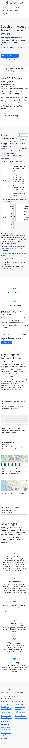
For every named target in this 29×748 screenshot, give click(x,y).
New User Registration (19, 710)
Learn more (11, 59)
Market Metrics (5, 713)
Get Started (7, 342)
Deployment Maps (7, 10)
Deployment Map (6, 711)
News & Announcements (6, 732)
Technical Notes (6, 729)
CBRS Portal (5, 7)
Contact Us (23, 139)
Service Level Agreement (8, 248)
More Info (23, 135)
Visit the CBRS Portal (9, 55)
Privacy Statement (21, 718)
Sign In (5, 14)
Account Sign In (20, 707)
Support (17, 10)
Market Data (15, 7)
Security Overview (6, 718)
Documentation (6, 727)
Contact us (4, 254)
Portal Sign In (5, 707)
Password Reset (20, 713)
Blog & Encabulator (7, 735)
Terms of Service (6, 716)
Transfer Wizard (6, 709)
